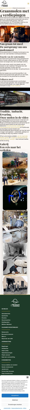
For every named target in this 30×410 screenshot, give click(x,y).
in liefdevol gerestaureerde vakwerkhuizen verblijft (13, 138)
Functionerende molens (14, 126)
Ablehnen (15, 400)
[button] (27, 377)
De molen (8, 8)
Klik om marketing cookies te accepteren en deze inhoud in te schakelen (15, 98)
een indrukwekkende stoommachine (12, 126)
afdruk (24, 408)
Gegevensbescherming (16, 408)
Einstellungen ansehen (15, 404)
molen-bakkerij (15, 85)
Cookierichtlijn (7, 408)
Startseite (2, 8)
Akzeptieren (15, 395)
